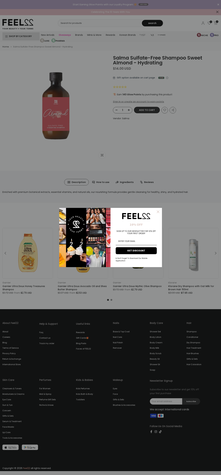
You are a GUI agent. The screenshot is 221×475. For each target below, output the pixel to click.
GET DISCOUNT (136, 250)
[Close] (158, 212)
